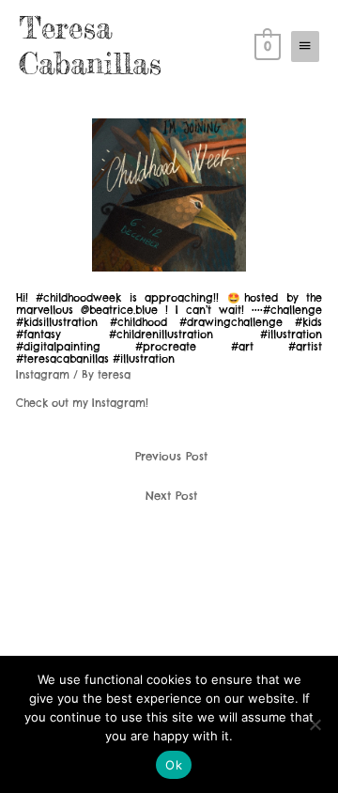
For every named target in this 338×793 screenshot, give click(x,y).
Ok (173, 764)
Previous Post (171, 456)
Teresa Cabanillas (90, 45)
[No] (314, 724)
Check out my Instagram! (82, 403)
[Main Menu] (305, 46)
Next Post (171, 496)
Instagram (42, 374)
